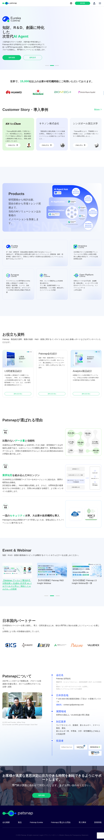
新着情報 (98, 822)
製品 (20, 822)
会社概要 (6, 822)
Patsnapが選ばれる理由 (60, 822)
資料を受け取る (18, 394)
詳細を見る (11, 145)
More (97, 109)
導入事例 (82, 822)
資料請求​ (32, 56)
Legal (41, 835)
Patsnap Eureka (36, 822)
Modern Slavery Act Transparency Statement (74, 835)
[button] (47, 65)
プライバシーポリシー (51, 835)
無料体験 (82, 3)
